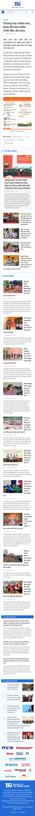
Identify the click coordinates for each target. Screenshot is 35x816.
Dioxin (27, 136)
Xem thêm (9, 276)
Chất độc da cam (17, 136)
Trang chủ (13, 812)
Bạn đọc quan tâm (11, 681)
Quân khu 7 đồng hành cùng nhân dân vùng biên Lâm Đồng (13, 697)
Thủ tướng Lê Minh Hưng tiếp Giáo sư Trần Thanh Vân (13, 687)
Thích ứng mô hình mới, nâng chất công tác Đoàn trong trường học (13, 709)
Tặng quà (21, 140)
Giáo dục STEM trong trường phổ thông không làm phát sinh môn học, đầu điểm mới (16, 661)
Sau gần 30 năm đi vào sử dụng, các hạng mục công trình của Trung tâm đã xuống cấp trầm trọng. (17, 575)
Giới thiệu (22, 812)
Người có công (9, 143)
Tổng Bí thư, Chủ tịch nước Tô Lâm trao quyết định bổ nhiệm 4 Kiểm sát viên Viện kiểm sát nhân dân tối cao (15, 737)
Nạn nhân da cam (10, 140)
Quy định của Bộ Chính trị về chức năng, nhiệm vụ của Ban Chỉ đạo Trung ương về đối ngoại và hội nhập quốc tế (16, 623)
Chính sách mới (11, 617)
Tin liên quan (10, 151)
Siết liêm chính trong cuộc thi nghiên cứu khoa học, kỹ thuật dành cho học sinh (16, 643)
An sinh (5, 20)
